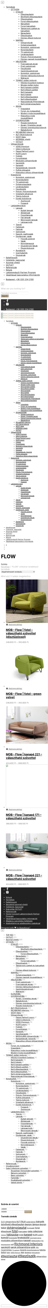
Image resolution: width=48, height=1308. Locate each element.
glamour (3, 1235)
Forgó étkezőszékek (29, 21)
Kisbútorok (16, 175)
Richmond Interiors (28, 1244)
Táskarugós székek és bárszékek (32, 339)
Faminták (15, 1177)
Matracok (25, 78)
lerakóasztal (23, 1237)
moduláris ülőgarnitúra (12, 1240)
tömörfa (23, 1250)
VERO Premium (22, 146)
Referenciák (11, 267)
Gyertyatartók (21, 253)
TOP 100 (9, 935)
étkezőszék (27, 1256)
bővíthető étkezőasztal (12, 1224)
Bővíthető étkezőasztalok (31, 16)
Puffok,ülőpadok (23, 170)
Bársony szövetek (19, 1173)
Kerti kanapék (27, 92)
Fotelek (19, 156)
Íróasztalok (25, 108)
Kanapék (19, 165)
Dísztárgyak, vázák (24, 236)
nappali (27, 1240)
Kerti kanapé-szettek (30, 87)
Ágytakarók (20, 250)
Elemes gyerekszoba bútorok (33, 127)
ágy (22, 1252)
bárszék (40, 1221)
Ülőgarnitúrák (27, 42)
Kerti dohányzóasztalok (31, 104)
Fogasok (24, 203)
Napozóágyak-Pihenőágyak (32, 101)
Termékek (10, 7)
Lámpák (19, 208)
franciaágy (22, 1231)
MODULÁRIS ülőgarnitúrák (27, 1036)
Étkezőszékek (27, 19)
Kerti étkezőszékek (29, 99)
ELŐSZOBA (16, 994)
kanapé (28, 1234)
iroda (21, 1234)
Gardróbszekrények (29, 71)
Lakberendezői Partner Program (21, 272)
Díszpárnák (20, 255)
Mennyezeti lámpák (29, 220)
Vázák (23, 241)
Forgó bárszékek (28, 26)
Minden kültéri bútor (30, 85)
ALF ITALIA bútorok (24, 134)
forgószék (30, 1228)
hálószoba (12, 1234)
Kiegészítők (11, 1078)
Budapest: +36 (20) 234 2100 (20, 279)
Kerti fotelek (26, 94)
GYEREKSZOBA (22, 120)
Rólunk (9, 270)
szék (33, 1247)
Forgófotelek (21, 158)
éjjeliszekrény (36, 1252)
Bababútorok (26, 130)
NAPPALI (19, 40)
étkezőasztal (9, 1256)
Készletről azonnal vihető (17, 904)
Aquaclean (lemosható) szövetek (25, 1170)
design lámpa (31, 1224)
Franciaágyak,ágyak (29, 64)
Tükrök (19, 224)
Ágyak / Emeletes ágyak (31, 125)
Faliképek (20, 227)
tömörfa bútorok (33, 1250)
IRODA (18, 106)
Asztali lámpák (27, 210)
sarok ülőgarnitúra (20, 1247)
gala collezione (35, 1231)
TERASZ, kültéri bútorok (26, 80)
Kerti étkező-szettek (29, 89)
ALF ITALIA (21, 1221)
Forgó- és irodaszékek (30, 111)
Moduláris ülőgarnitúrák (26, 160)
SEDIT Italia (21, 137)
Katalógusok (11, 257)
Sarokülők (20, 163)
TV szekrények (27, 52)
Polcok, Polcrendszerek (31, 56)
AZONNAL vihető (23, 139)
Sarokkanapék (22, 1034)
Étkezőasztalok (27, 14)
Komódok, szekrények (30, 47)
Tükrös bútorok (22, 196)
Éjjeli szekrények (28, 66)
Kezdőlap (5, 566)
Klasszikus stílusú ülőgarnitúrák (29, 172)
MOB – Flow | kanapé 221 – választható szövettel (24, 756)
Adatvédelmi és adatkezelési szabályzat (23, 923)
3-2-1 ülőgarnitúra (8, 1222)
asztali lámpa (30, 1222)
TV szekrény (16, 1250)
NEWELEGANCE (36, 1240)
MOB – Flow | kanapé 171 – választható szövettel (23, 816)
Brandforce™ (24, 927)
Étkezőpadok (26, 35)
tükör (8, 1252)
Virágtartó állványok (24, 193)
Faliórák (19, 229)
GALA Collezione (23, 149)
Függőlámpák (27, 215)
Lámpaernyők (26, 222)
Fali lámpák (26, 217)
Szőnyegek (20, 231)
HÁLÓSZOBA (21, 61)
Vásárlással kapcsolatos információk (23, 275)
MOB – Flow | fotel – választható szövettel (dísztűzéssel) (21, 633)
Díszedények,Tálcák (29, 245)
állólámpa (28, 1252)
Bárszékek (25, 23)
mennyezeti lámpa (35, 1238)
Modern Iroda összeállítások (23, 1052)
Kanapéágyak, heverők (26, 167)
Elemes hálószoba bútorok (32, 75)
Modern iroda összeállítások (33, 113)
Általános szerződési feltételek (19, 921)
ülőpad (3, 1259)
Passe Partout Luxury (25, 151)
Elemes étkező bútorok (31, 38)
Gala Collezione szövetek (17, 1168)
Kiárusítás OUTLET (14, 909)
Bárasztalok (26, 33)
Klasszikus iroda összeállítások (28, 116)
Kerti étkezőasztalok (29, 97)
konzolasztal (13, 1238)
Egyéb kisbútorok (23, 198)
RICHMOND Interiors (25, 132)
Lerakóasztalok (27, 54)
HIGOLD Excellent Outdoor (32, 82)
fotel (15, 1231)
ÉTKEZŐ (19, 12)
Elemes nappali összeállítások (34, 59)
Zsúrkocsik (25, 201)
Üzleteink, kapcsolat (15, 260)
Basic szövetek (17, 1175)
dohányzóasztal (16, 1227)
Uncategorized (12, 1166)
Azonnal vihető (13, 262)
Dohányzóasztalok (28, 45)
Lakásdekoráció (18, 205)
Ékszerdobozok (27, 248)
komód (4, 1237)
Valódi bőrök (16, 1182)
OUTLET (19, 141)
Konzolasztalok (27, 49)
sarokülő (5, 1247)
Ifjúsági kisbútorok (29, 123)
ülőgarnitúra (41, 1256)
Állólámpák (25, 212)
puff (12, 1244)
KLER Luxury (21, 153)
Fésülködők (26, 68)
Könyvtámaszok (27, 243)
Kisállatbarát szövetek (20, 1180)
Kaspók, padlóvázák (24, 234)
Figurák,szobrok (28, 238)
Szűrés (28, 1212)
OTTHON (15, 9)
